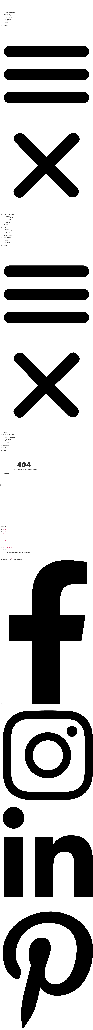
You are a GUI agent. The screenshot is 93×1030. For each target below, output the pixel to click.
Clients (7, 22)
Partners (7, 21)
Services (7, 14)
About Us (6, 11)
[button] (46, 119)
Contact (6, 245)
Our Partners (7, 19)
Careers (6, 25)
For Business (8, 17)
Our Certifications (10, 16)
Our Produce (7, 24)
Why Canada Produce (9, 12)
